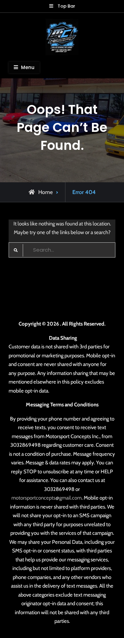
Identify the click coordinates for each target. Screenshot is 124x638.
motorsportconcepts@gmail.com (46, 498)
